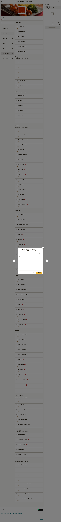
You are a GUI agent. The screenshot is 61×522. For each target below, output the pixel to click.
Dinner (22, 253)
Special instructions (22, 256)
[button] (14, 262)
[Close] (43, 248)
